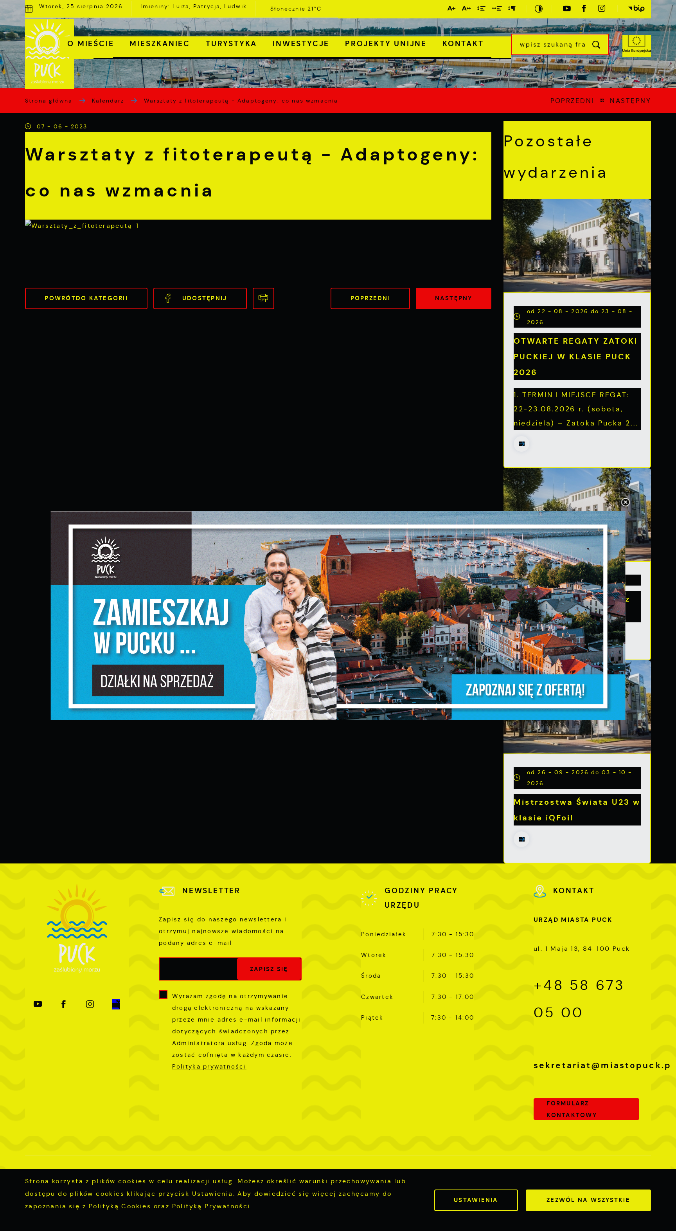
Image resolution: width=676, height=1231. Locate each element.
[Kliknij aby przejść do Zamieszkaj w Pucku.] (338, 616)
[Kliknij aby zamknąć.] (625, 503)
